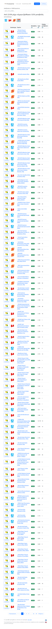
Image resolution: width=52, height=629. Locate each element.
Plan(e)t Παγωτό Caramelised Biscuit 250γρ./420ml (22, 380)
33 (36, 613)
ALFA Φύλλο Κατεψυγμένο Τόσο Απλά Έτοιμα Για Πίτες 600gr (23, 243)
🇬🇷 (46, 620)
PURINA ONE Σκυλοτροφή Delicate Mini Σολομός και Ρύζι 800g (23, 348)
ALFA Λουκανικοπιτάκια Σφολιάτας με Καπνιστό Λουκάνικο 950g (23, 272)
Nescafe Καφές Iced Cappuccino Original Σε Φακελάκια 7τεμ (22, 331)
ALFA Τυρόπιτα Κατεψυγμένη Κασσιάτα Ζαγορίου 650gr (23, 294)
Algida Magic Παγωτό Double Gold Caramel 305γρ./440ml (22, 561)
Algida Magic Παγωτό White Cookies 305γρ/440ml (22, 538)
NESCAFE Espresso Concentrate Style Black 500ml (22, 221)
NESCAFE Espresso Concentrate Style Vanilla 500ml (23, 215)
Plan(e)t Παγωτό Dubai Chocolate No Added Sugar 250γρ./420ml (23, 404)
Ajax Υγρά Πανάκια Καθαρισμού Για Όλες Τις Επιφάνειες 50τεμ (23, 232)
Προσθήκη (6, 32)
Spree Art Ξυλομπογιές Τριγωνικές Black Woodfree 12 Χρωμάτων (23, 398)
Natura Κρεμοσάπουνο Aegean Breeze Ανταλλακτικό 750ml (23, 50)
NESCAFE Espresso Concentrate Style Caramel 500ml (23, 226)
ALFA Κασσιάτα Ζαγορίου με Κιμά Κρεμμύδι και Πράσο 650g (23, 521)
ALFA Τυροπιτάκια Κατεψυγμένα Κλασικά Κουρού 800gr (22, 409)
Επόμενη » (41, 613)
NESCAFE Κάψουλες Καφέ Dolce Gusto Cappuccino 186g (23, 147)
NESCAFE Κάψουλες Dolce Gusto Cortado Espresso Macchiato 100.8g (23, 113)
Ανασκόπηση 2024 (26, 3)
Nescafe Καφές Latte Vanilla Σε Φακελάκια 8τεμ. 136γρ (23, 432)
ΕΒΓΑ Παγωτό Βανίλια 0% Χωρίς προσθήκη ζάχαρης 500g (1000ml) (23, 91)
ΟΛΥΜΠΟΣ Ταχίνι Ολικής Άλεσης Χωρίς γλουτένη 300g (23, 204)
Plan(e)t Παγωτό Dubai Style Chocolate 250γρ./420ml (23, 392)
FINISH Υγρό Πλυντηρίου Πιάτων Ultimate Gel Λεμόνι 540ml (23, 504)
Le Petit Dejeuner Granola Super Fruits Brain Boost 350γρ (23, 475)
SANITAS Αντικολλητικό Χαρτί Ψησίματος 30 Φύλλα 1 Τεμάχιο (23, 455)
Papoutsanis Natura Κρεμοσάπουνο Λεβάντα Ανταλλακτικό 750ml (23, 56)
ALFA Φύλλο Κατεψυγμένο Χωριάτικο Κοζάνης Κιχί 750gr (23, 300)
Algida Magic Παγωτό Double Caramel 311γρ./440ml (22, 533)
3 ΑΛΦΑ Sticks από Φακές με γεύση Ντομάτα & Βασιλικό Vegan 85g (23, 142)
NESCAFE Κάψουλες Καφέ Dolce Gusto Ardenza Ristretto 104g (23, 170)
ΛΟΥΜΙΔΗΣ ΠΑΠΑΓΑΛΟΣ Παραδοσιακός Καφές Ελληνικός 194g (23, 283)
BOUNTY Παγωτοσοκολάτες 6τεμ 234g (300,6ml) (23, 249)
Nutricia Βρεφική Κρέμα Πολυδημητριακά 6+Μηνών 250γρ (23, 480)
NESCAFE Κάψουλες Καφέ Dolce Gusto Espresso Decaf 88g (23, 136)
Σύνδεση (44, 3)
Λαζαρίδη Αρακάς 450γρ (23, 74)
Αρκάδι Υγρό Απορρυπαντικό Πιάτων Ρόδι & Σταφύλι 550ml (23, 326)
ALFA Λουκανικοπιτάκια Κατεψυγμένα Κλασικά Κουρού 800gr (23, 426)
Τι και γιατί (18, 3)
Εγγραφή (37, 3)
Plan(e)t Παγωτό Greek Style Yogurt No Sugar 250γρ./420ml (23, 374)
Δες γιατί (30, 619)
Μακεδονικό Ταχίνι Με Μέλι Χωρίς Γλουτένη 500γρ (23, 342)
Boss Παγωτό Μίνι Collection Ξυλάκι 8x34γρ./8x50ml (22, 198)
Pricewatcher (10, 4)
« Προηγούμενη (12, 613)
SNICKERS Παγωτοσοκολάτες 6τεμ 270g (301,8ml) (23, 255)
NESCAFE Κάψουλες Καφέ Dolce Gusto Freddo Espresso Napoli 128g (23, 164)
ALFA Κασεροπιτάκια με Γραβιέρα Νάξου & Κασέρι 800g (23, 572)
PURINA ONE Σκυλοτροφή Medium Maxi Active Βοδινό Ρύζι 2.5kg (23, 421)
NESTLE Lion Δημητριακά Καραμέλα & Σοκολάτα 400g (23, 102)
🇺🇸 (46, 622)
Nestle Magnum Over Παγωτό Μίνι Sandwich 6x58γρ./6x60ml (22, 181)
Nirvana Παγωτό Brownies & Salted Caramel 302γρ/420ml (22, 31)
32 (33, 613)
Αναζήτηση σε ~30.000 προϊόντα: (12, 8)
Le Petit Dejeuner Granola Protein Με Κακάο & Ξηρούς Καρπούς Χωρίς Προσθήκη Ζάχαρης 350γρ (23, 462)
